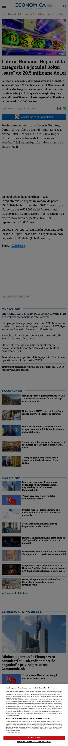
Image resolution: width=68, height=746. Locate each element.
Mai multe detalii (16, 698)
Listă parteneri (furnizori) (13, 732)
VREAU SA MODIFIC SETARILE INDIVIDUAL (34, 742)
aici (33, 708)
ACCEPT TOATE (34, 738)
